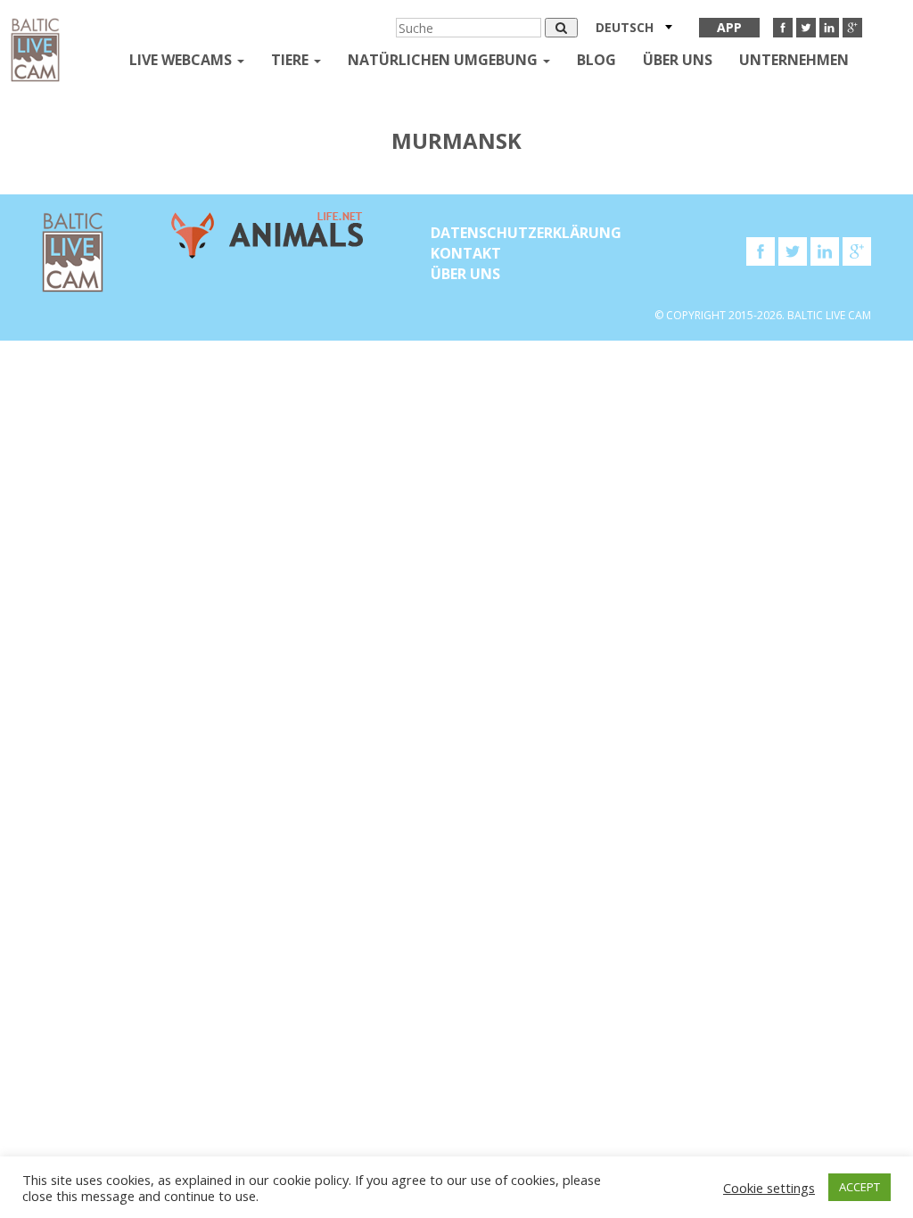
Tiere (291, 60)
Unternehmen (794, 60)
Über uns (677, 60)
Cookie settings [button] (769, 1188)
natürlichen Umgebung (444, 60)
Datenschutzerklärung (526, 233)
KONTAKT (466, 253)
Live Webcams (182, 60)
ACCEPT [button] (859, 1187)
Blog (596, 60)
